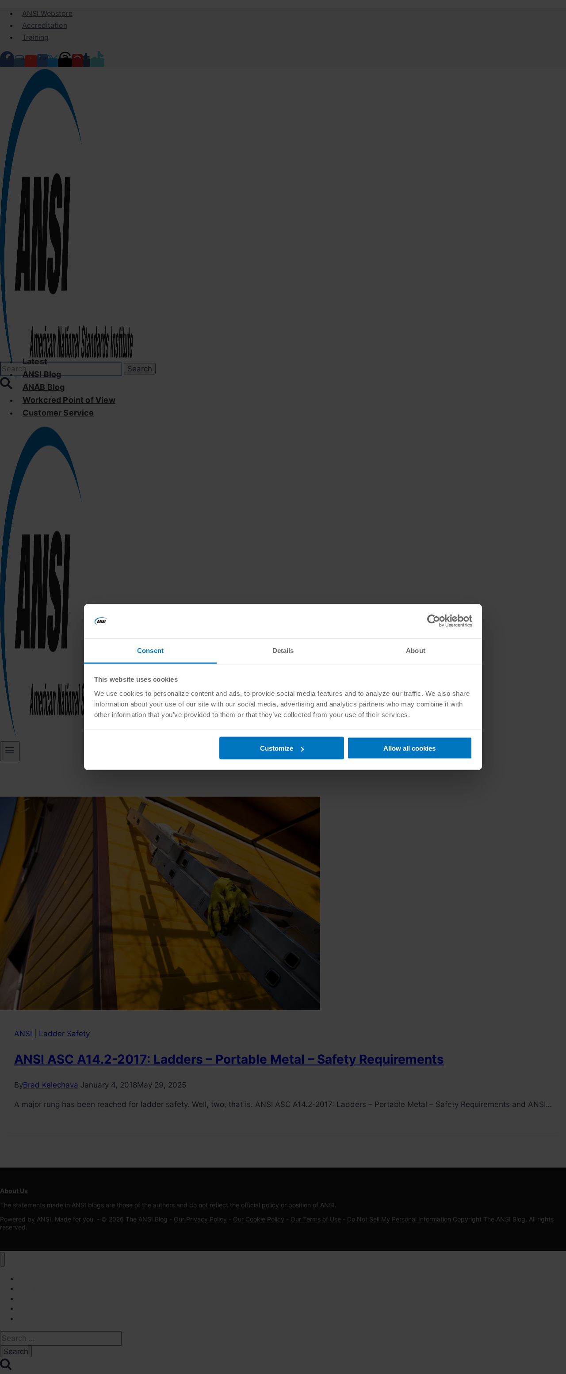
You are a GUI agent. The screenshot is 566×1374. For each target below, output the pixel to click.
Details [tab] (283, 650)
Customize (276, 748)
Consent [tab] (150, 650)
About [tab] (415, 650)
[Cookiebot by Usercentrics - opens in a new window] (433, 621)
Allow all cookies (409, 748)
